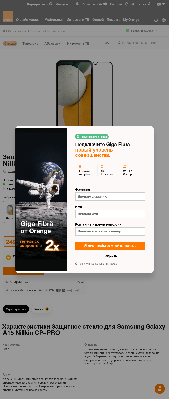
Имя (78, 207)
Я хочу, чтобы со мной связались (110, 245)
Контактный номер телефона (98, 224)
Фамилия (82, 189)
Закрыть (110, 256)
